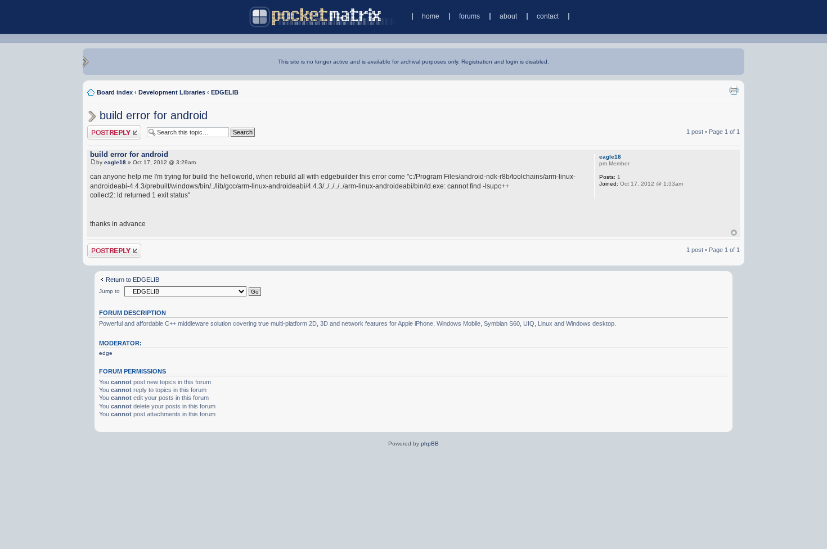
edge (106, 353)
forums (469, 16)
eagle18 (115, 162)
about (508, 16)
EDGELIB (225, 92)
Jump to (109, 291)
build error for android (154, 115)
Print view (733, 90)
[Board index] (322, 17)
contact (548, 16)
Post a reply (103, 128)
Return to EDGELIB (132, 279)
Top (734, 233)
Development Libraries (171, 92)
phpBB (430, 443)
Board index (115, 92)
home (430, 16)
